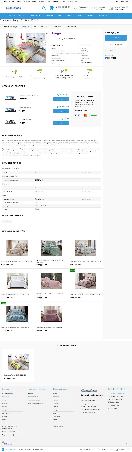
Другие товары (86, 172)
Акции (5, 1)
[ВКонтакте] (106, 58)
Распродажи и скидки (34, 400)
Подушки (4, 403)
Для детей (5, 410)
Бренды (34, 1)
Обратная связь (10, 449)
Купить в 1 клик (117, 45)
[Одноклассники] (109, 58)
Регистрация (124, 1)
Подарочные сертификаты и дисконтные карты (10, 436)
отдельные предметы (8, 431)
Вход (117, 1)
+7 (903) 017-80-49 (24, 449)
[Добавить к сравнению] (47, 37)
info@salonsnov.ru (120, 393)
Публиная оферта (58, 426)
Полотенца (5, 416)
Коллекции (27, 1)
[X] (114, 58)
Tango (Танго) (85, 58)
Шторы (4, 419)
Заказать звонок (60, 9)
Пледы (4, 400)
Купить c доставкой (61, 99)
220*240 (83, 48)
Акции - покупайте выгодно (35, 403)
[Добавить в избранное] (47, 33)
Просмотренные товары (66, 345)
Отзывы (63, 1)
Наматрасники (6, 413)
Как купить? (42, 1)
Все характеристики (85, 45)
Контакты (70, 1)
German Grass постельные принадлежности (9, 427)
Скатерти (4, 423)
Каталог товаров (15, 16)
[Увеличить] (25, 48)
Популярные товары (34, 396)
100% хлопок (84, 55)
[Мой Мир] (112, 58)
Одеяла (4, 406)
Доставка (11, 1)
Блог (48, 1)
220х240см (6, 221)
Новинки (30, 393)
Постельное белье (7, 393)
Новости (19, 1)
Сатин (82, 53)
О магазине (55, 1)
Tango (37, 209)
